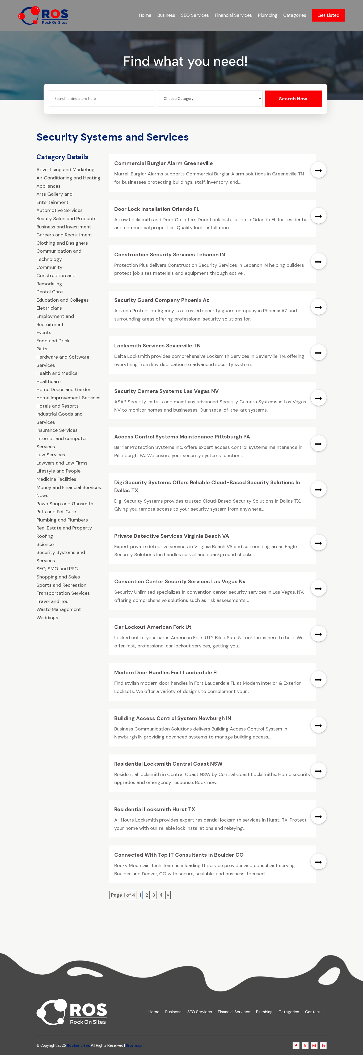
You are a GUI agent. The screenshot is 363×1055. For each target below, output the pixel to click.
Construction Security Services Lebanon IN (169, 254)
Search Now (293, 99)
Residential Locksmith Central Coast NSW (168, 763)
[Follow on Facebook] (296, 1045)
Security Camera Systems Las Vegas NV (166, 391)
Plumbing (267, 15)
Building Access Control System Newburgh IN (172, 718)
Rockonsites (78, 1045)
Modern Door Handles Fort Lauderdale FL (166, 672)
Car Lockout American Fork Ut (152, 626)
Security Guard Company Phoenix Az (161, 300)
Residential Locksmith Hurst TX (154, 809)
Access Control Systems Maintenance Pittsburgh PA (182, 436)
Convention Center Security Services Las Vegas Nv (180, 581)
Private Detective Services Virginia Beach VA (171, 535)
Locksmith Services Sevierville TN (157, 345)
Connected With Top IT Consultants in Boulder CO (179, 854)
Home (145, 15)
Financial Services (233, 15)
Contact (313, 1012)
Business (166, 15)
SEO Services (195, 15)
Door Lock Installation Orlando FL (157, 209)
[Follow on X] (305, 1045)
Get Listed (328, 15)
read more (319, 170)
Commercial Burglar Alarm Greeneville (163, 163)
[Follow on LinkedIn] (323, 1045)
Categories (294, 15)
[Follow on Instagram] (314, 1045)
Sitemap (134, 1045)
